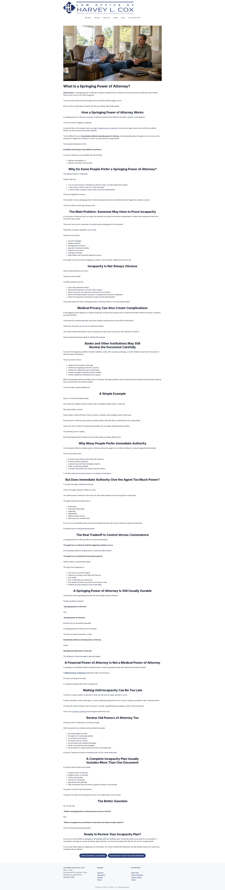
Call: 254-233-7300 (134, 18)
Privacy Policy (136, 877)
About (123, 18)
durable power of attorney (108, 128)
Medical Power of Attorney (75, 673)
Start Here (88, 18)
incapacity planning (79, 711)
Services (97, 18)
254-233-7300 (68, 877)
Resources (106, 18)
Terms (133, 880)
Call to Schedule (137, 875)
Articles (115, 18)
